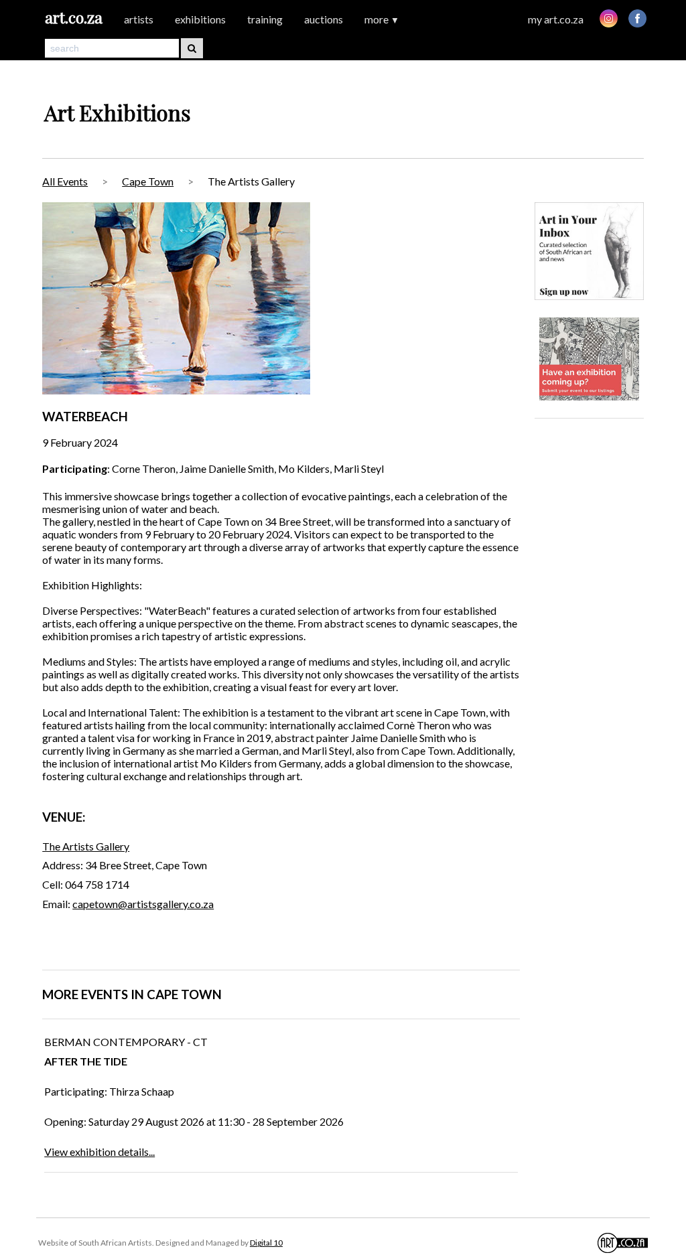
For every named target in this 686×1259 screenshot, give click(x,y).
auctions (323, 19)
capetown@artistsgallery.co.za (143, 903)
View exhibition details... (99, 1151)
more (381, 19)
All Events (65, 181)
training (265, 19)
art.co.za (73, 17)
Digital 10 (266, 1243)
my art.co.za (556, 19)
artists (138, 19)
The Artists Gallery (85, 846)
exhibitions (200, 19)
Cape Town (148, 181)
